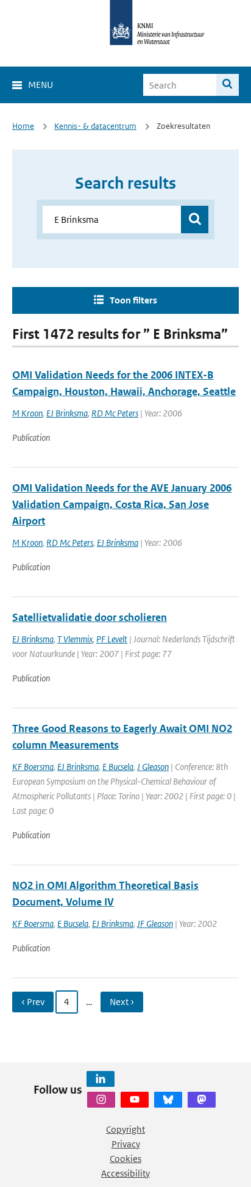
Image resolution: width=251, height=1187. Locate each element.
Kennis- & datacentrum (95, 126)
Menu (40, 84)
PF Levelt (111, 639)
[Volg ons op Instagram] (101, 1099)
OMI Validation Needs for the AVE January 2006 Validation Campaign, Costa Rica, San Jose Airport (122, 504)
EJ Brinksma (67, 413)
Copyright (125, 1129)
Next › (122, 1001)
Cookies (125, 1158)
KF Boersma (33, 766)
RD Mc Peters (114, 413)
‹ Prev (32, 1001)
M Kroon (27, 413)
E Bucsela (117, 766)
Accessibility (125, 1173)
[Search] (227, 85)
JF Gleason (155, 923)
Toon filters (133, 300)
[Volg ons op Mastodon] (201, 1099)
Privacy (125, 1144)
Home (23, 126)
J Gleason (153, 766)
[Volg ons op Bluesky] (168, 1099)
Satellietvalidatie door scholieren (89, 617)
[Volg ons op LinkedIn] (100, 1079)
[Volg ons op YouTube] (134, 1099)
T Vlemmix (75, 639)
